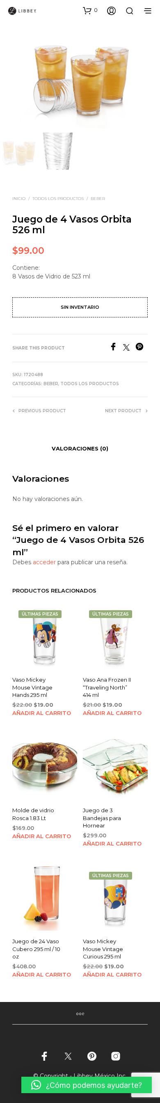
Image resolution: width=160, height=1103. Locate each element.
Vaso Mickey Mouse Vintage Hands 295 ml (32, 687)
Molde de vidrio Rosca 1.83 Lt (33, 814)
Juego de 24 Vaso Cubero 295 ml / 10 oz (36, 948)
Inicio (18, 198)
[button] (90, 10)
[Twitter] (129, 348)
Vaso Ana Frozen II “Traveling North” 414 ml (107, 687)
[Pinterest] (141, 348)
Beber (98, 198)
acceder (44, 562)
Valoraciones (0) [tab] (80, 448)
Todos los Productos (58, 198)
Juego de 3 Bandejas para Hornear (102, 818)
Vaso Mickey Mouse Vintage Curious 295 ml (103, 948)
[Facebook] (116, 348)
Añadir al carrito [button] (41, 713)
